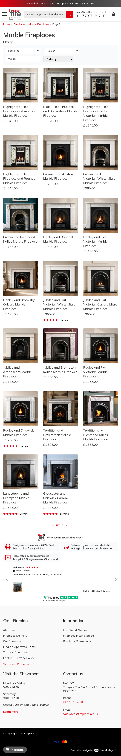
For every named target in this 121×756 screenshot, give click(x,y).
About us (9, 630)
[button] (4, 3)
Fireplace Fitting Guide (78, 635)
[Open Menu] (4, 14)
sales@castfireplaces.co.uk (80, 714)
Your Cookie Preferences (17, 664)
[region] (61, 580)
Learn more (10, 711)
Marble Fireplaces (39, 24)
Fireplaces (19, 24)
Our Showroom (13, 641)
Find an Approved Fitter (19, 647)
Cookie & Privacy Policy (18, 658)
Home (6, 24)
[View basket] (114, 14)
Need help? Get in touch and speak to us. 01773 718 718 (60, 3)
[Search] (69, 14)
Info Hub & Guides (75, 630)
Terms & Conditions (16, 652)
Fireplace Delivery (15, 635)
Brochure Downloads (77, 641)
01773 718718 (73, 702)
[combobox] (45, 14)
